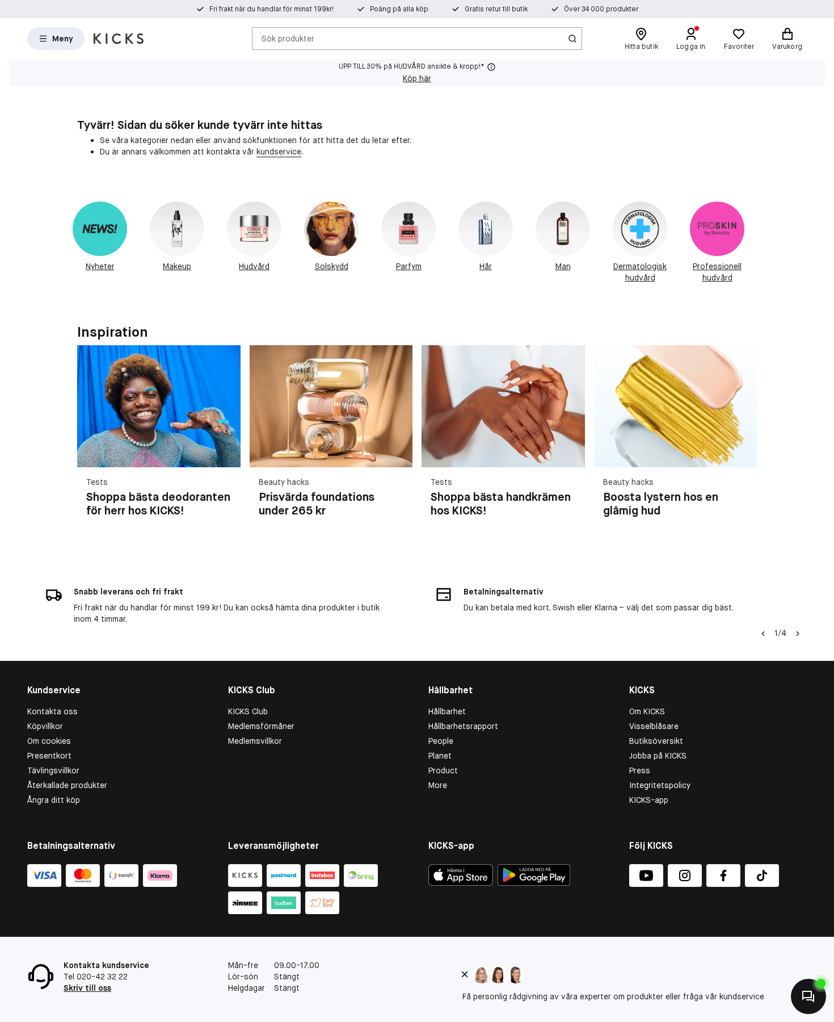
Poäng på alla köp (399, 9)
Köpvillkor (45, 726)
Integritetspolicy (659, 785)
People (440, 741)
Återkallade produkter (67, 785)
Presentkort (49, 756)
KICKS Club (248, 711)
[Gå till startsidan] (119, 38)
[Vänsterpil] (763, 634)
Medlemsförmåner (261, 726)
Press (639, 770)
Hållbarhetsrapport (463, 726)
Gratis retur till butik (496, 9)
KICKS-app (648, 800)
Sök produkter (288, 38)
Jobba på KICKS (657, 756)
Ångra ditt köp (53, 800)
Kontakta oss (52, 711)
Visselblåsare (654, 726)
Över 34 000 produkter (601, 9)
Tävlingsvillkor (53, 770)
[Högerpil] (743, 445)
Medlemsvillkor (255, 741)
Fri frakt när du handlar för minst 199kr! (271, 9)
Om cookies (49, 741)
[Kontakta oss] (808, 996)
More (437, 785)
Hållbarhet (447, 711)
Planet (440, 756)
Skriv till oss (87, 988)
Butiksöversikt (656, 741)
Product (443, 770)
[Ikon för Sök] (572, 39)
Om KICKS (647, 711)
